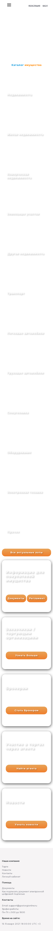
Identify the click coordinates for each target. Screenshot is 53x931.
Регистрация (34, 6)
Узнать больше (26, 655)
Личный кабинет (11, 876)
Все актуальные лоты (26, 552)
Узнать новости (26, 824)
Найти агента (26, 768)
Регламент (37, 598)
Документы (15, 598)
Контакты (7, 873)
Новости (6, 870)
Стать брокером (27, 710)
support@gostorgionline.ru (23, 905)
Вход (45, 6)
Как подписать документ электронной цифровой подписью (23, 892)
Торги (5, 866)
